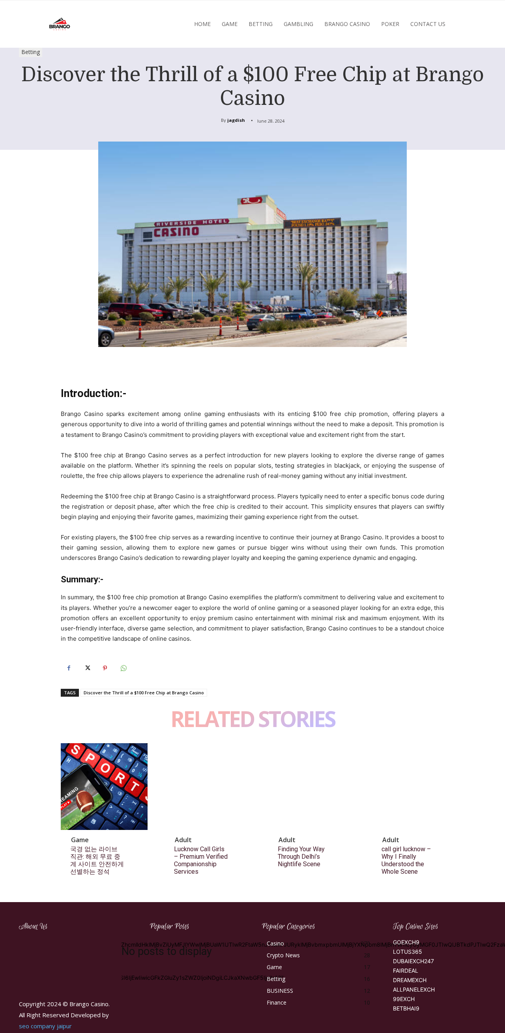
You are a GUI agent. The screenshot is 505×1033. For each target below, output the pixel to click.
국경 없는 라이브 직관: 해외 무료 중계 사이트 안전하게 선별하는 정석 (97, 860)
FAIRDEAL (405, 970)
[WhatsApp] (123, 668)
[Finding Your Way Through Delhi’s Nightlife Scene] (311, 786)
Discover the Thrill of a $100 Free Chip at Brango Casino (144, 693)
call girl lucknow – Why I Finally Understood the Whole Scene (406, 860)
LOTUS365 (407, 951)
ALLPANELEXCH (414, 989)
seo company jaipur (45, 1026)
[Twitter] (87, 668)
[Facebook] (69, 668)
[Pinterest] (105, 668)
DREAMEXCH (409, 980)
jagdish (236, 120)
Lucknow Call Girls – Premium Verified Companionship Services (201, 860)
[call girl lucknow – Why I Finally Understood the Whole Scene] (415, 786)
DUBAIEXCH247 (413, 961)
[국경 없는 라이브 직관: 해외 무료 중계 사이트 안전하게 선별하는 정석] (104, 786)
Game (80, 839)
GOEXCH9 (406, 942)
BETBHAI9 (406, 1008)
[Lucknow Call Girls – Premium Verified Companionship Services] (208, 786)
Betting (30, 52)
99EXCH (404, 999)
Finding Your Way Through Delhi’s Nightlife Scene (301, 856)
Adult (183, 839)
